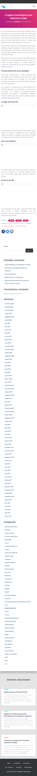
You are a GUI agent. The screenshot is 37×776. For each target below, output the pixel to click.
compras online (9, 556)
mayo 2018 (8, 431)
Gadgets (19, 220)
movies (7, 611)
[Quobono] (4, 6)
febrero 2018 (8, 441)
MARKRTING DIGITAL (10, 608)
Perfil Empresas (9, 624)
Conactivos (8, 559)
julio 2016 (7, 503)
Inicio (8, 763)
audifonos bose (17, 223)
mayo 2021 (8, 330)
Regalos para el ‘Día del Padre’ (15, 692)
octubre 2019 (8, 392)
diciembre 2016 (9, 486)
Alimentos (7, 530)
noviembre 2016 (9, 490)
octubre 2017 (8, 454)
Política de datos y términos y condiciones (19, 771)
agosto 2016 (8, 499)
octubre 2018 (8, 414)
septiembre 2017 (9, 457)
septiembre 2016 (9, 496)
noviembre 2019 (9, 388)
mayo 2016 (8, 509)
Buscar (6, 246)
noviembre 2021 (9, 310)
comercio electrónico (11, 546)
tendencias (11, 226)
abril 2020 (7, 372)
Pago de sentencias (10, 274)
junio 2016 (8, 506)
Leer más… (7, 702)
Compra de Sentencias (11, 552)
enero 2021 (8, 343)
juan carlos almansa (10, 595)
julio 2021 (7, 323)
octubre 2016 (8, 493)
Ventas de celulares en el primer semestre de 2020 (16, 741)
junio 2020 (8, 365)
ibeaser (7, 592)
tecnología (4, 226)
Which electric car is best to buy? (14, 277)
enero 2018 (8, 444)
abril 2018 (7, 434)
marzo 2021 (8, 336)
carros (7, 543)
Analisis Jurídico (9, 533)
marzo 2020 (8, 375)
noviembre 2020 (9, 349)
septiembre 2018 (9, 418)
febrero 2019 (8, 405)
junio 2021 (8, 326)
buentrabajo (8, 539)
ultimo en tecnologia (20, 226)
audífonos (9, 223)
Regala (25, 220)
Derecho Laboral (9, 569)
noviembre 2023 (9, 303)
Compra (11, 220)
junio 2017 (8, 467)
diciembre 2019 (9, 385)
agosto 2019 (8, 398)
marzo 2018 (8, 437)
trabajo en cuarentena (11, 654)
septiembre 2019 (9, 395)
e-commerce (8, 579)
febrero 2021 (8, 339)
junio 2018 (8, 428)
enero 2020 (8, 382)
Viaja (6, 660)
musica (7, 615)
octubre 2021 (8, 313)
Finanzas (7, 585)
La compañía (16, 763)
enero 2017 (8, 483)
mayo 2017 (8, 470)
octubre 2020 (8, 352)
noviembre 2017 (9, 450)
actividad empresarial (11, 526)
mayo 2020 (8, 369)
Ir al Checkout (9, 767)
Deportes (7, 566)
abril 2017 (7, 473)
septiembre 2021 (9, 317)
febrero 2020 (8, 379)
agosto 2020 (8, 359)
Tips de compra (9, 650)
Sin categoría (8, 644)
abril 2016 (7, 513)
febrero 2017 (8, 480)
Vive (6, 664)
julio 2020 (7, 362)
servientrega (8, 641)
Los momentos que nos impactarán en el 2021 (18, 601)
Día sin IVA (8, 572)
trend (6, 657)
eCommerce (8, 582)
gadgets (28, 223)
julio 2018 (7, 424)
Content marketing (10, 562)
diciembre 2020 (9, 346)
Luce (6, 605)
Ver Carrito (26, 763)
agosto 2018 (8, 421)
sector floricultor (9, 637)
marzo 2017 (8, 477)
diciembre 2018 (9, 408)
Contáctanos (28, 767)
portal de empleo (9, 628)
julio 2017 (7, 463)
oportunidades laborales (12, 618)
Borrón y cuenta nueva (11, 536)
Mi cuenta (18, 767)
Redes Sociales (9, 631)
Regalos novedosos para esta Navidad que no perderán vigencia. (18, 715)
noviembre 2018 (9, 411)
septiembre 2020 (9, 356)
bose (24, 223)
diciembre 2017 (9, 447)
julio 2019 (7, 401)
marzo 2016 (8, 516)
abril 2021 (7, 333)
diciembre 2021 (9, 307)
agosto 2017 (8, 460)
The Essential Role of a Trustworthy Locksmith (18, 264)
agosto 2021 (8, 320)
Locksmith (8, 598)
